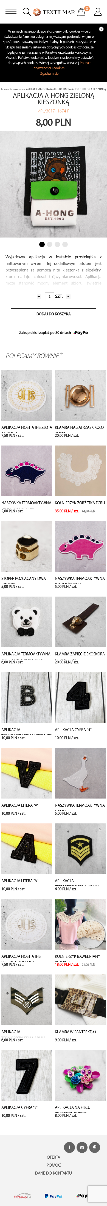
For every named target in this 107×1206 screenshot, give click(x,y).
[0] (85, 15)
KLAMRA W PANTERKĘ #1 (76, 1032)
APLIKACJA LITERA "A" (19, 881)
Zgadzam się (49, 74)
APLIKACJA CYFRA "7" (19, 1108)
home (4, 89)
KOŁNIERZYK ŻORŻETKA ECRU (80, 503)
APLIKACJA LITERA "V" (19, 806)
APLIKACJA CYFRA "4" (73, 730)
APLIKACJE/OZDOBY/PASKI (41, 89)
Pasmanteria (17, 89)
